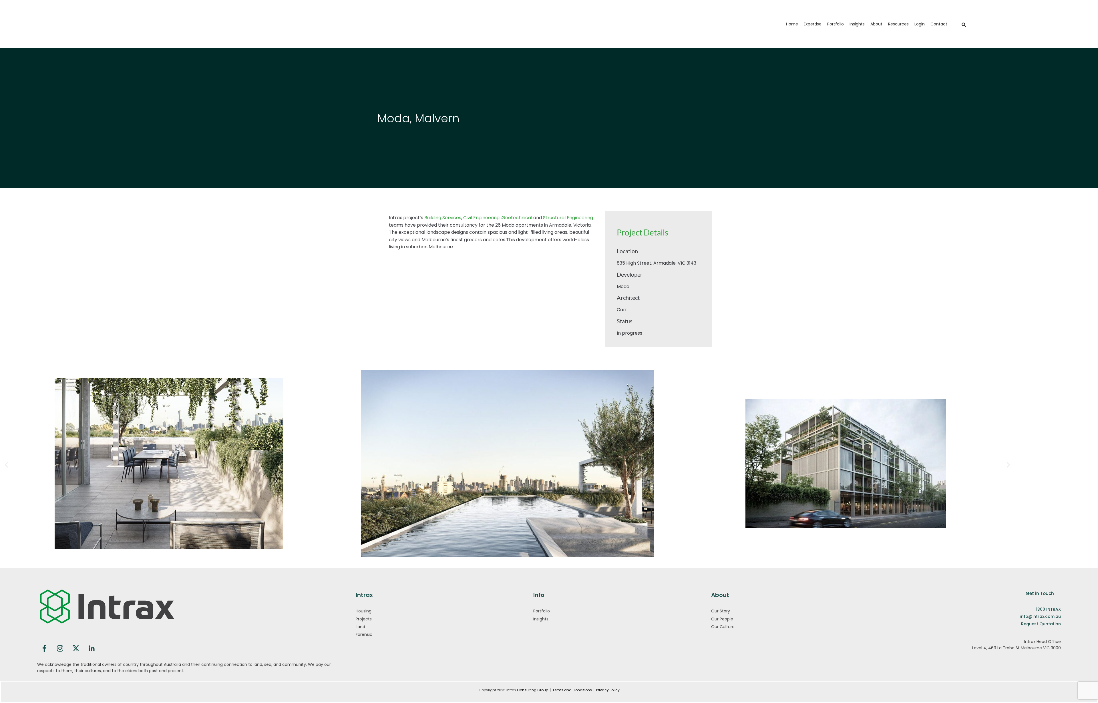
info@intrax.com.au (1040, 616)
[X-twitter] (76, 648)
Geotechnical (517, 217)
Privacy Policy (608, 690)
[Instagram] (60, 648)
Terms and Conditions (572, 690)
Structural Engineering (568, 217)
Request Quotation (1041, 624)
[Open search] (963, 25)
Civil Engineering (481, 217)
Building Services (442, 217)
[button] (812, 24)
